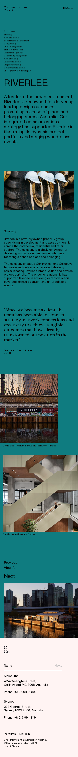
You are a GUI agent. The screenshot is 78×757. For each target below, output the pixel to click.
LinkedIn (24, 734)
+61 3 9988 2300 (25, 692)
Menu (69, 8)
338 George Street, (17, 707)
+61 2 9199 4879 (24, 717)
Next (9, 576)
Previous (10, 563)
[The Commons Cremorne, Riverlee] (40, 493)
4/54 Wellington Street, (20, 681)
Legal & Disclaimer (13, 746)
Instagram (10, 734)
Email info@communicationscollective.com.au (25, 740)
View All (10, 568)
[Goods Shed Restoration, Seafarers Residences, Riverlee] (29, 408)
